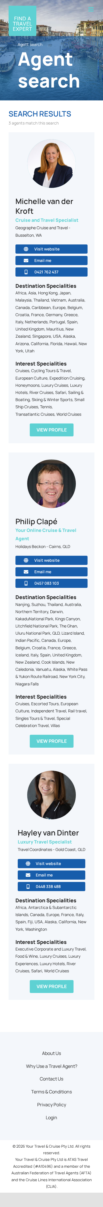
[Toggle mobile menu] (91, 9)
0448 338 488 (48, 886)
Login (51, 1117)
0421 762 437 (46, 272)
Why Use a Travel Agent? (51, 1066)
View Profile (52, 430)
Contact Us (51, 1079)
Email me (42, 260)
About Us (51, 1053)
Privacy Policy (51, 1104)
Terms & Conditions (51, 1092)
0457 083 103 (46, 583)
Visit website (47, 249)
